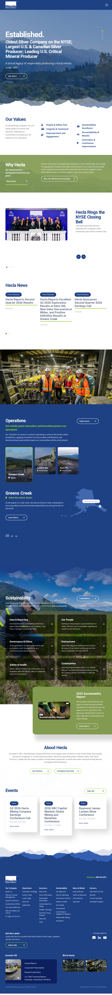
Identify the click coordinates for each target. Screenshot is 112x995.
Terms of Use (93, 987)
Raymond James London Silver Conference (89, 811)
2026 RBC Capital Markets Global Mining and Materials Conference (55, 815)
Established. (24, 34)
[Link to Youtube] (105, 937)
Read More (14, 826)
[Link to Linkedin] (99, 937)
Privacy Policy (84, 987)
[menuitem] (13, 902)
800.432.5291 (101, 877)
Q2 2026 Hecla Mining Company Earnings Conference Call (20, 813)
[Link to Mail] (94, 937)
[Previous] (78, 257)
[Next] (83, 257)
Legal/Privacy (102, 987)
